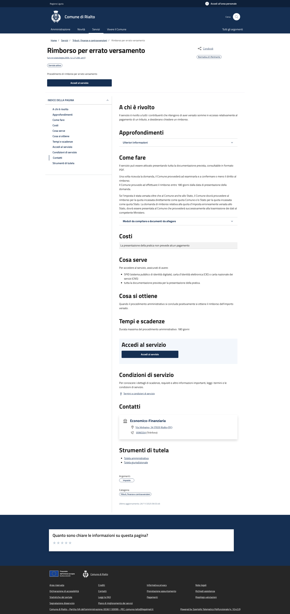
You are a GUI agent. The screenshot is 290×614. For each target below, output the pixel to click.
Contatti (102, 591)
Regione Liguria (56, 3)
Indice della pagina (61, 100)
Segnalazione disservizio (62, 603)
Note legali (200, 585)
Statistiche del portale (61, 597)
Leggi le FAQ (104, 597)
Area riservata (57, 585)
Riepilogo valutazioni (206, 597)
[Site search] (236, 16)
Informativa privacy (157, 585)
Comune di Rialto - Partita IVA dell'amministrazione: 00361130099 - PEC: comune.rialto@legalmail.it (101, 609)
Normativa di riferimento (209, 56)
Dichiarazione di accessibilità (64, 591)
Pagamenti (152, 597)
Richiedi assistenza (205, 591)
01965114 (141, 432)
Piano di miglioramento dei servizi (115, 603)
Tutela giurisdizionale (136, 462)
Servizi (64, 40)
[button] (221, 3)
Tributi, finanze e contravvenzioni (89, 40)
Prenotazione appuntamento (161, 591)
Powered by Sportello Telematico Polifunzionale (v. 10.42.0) (210, 609)
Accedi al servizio (80, 83)
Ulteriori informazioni (135, 142)
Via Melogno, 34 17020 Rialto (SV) (153, 427)
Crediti (101, 585)
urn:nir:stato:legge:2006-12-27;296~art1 (66, 57)
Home (54, 40)
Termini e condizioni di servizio (139, 393)
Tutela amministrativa (136, 458)
